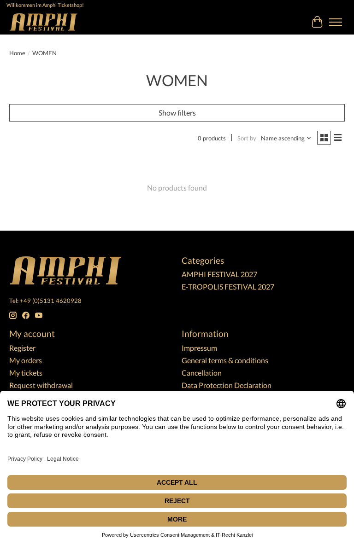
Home (17, 53)
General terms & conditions (225, 360)
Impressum (199, 347)
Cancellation (202, 372)
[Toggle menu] (335, 22)
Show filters (177, 112)
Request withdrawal (41, 385)
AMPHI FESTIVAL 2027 (219, 274)
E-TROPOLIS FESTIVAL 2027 (228, 286)
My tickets (25, 372)
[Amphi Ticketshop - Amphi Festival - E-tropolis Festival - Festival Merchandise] (43, 21)
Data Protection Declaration (226, 385)
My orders (25, 360)
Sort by (246, 138)
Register (22, 347)
